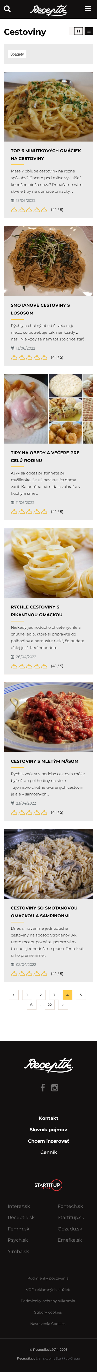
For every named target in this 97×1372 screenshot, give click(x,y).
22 (50, 1004)
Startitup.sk (71, 1217)
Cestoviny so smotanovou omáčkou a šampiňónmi (44, 912)
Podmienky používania (48, 1278)
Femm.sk (18, 1229)
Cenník (48, 1152)
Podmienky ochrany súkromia (48, 1301)
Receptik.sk (21, 1217)
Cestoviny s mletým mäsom (44, 761)
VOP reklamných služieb (48, 1289)
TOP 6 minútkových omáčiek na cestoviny (46, 154)
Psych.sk (18, 1240)
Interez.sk (19, 1206)
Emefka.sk (70, 1240)
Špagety (17, 54)
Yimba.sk (18, 1251)
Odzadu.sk (70, 1229)
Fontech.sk (70, 1206)
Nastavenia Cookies (47, 1323)
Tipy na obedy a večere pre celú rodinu (45, 456)
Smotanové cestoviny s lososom (40, 309)
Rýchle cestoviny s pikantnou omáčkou (37, 611)
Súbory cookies (48, 1312)
